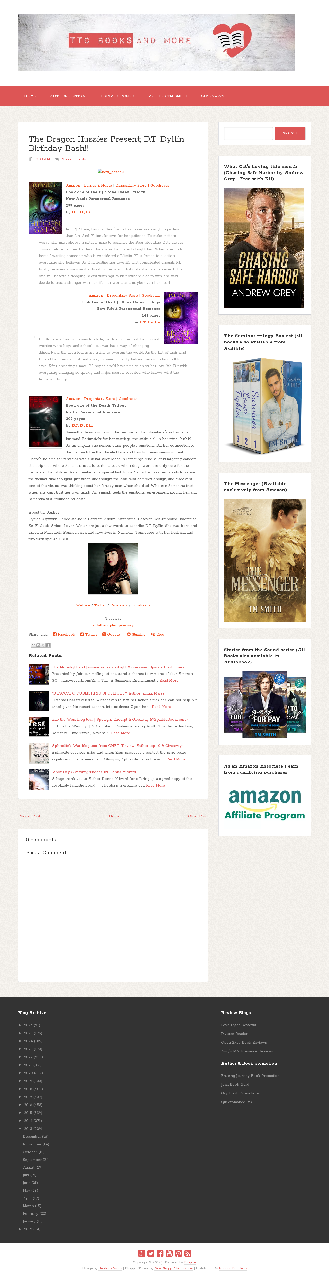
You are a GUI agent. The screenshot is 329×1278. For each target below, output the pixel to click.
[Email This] (33, 645)
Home (30, 96)
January (29, 1221)
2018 (28, 1089)
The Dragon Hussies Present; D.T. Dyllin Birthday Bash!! (106, 144)
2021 (28, 1065)
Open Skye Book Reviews (244, 1042)
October (30, 1152)
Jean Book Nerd (235, 1084)
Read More (168, 680)
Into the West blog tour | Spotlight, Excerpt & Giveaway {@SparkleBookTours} (120, 719)
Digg (159, 634)
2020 (28, 1073)
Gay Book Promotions (240, 1093)
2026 (28, 1025)
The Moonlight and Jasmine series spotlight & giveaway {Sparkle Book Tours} (119, 667)
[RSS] (187, 1254)
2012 (28, 1229)
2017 (28, 1097)
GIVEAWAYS (213, 96)
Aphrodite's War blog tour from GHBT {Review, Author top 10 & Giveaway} (117, 746)
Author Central (68, 96)
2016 (28, 1105)
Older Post (197, 816)
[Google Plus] (141, 1254)
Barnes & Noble (97, 185)
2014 (28, 1121)
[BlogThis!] (38, 645)
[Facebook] (160, 1254)
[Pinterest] (178, 1254)
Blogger (190, 1262)
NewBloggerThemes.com (173, 1268)
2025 (28, 1033)
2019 (28, 1081)
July (26, 1175)
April (27, 1198)
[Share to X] (43, 645)
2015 (28, 1113)
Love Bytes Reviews (238, 1025)
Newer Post (29, 816)
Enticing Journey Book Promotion (250, 1076)
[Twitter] (150, 1254)
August (28, 1167)
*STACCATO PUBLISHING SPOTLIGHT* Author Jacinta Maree (108, 693)
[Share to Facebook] (48, 645)
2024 (28, 1041)
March (28, 1206)
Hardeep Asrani (110, 1268)
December (32, 1136)
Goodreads (159, 185)
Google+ (114, 634)
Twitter (100, 605)
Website (83, 605)
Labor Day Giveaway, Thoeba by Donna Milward (94, 772)
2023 (28, 1049)
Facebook (118, 605)
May (26, 1190)
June (26, 1183)
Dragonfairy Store (130, 185)
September (32, 1159)
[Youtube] (169, 1254)
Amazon (73, 185)
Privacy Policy (118, 96)
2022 (28, 1057)
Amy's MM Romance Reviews (247, 1051)
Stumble (138, 634)
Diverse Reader (234, 1033)
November (32, 1144)
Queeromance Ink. (237, 1102)
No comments (73, 159)
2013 (28, 1129)
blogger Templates (233, 1268)
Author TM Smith (168, 96)
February (30, 1213)
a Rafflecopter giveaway (113, 625)
